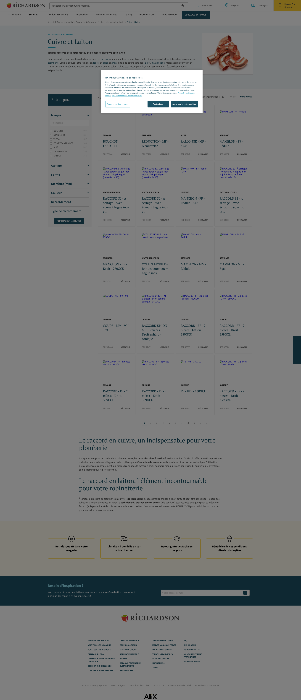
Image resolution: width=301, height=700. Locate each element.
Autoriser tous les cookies (184, 104)
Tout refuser (158, 104)
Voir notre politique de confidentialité (127, 95)
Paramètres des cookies (118, 104)
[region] (152, 91)
